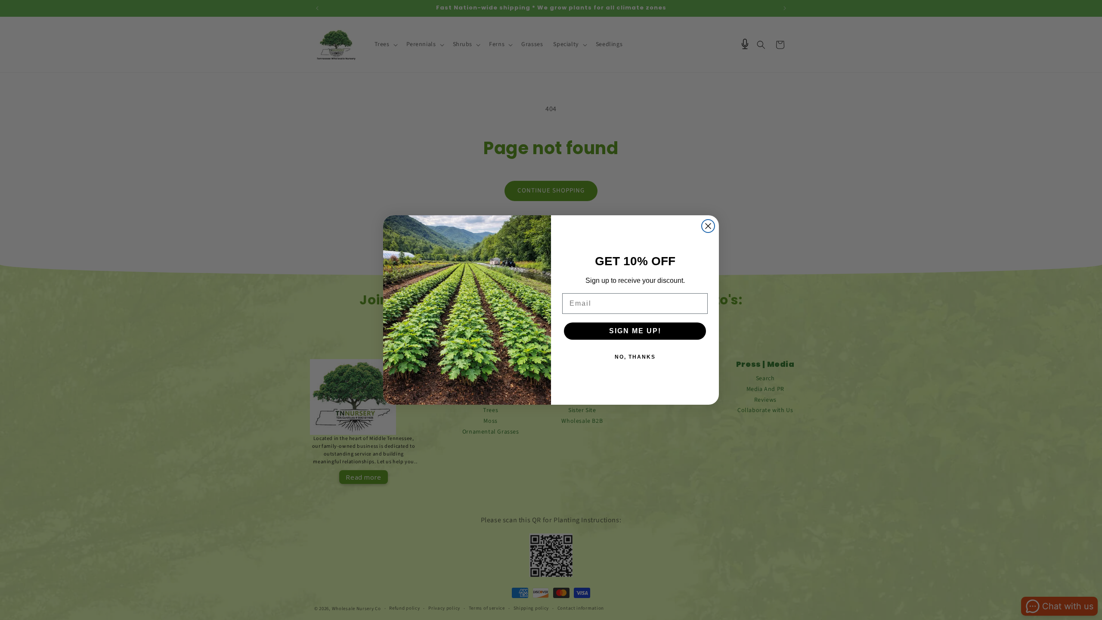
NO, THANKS (635, 357)
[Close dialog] (708, 226)
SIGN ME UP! (635, 331)
